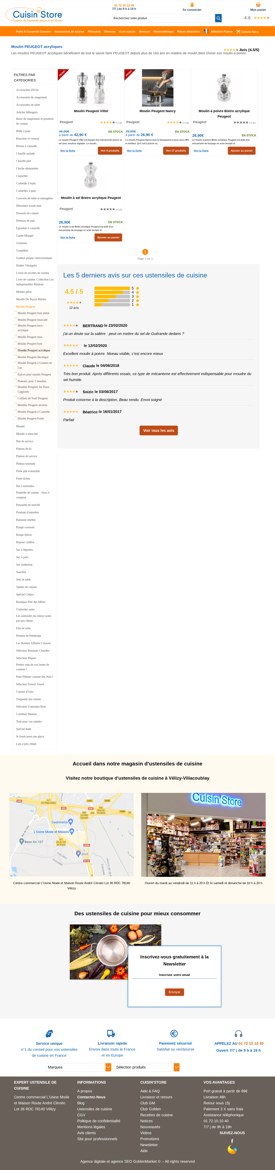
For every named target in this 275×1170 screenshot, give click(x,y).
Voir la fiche (67, 150)
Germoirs (21, 243)
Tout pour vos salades (29, 721)
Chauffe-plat (23, 161)
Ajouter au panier (242, 150)
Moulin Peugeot (25, 306)
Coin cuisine (127, 31)
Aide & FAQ (150, 1091)
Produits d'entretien (27, 512)
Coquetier (22, 175)
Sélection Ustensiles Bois (31, 706)
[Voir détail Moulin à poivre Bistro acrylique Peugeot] (224, 88)
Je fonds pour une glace (30, 736)
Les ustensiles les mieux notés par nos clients (33, 618)
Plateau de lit (23, 448)
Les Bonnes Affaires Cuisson (33, 643)
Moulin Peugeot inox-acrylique (30, 328)
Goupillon (22, 250)
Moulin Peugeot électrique (33, 357)
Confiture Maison (26, 714)
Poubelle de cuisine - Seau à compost (32, 495)
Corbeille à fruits (26, 183)
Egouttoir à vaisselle (28, 228)
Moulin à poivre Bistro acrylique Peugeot (224, 113)
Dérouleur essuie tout (28, 205)
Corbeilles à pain (26, 190)
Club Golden (150, 1109)
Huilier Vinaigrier (26, 265)
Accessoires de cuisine (69, 31)
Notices (146, 1121)
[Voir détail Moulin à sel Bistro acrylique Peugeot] (91, 174)
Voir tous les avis (158, 430)
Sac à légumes (24, 549)
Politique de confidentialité (98, 1121)
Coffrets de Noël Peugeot (33, 398)
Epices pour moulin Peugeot (34, 374)
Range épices (24, 534)
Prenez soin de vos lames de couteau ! (32, 667)
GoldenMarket (145, 1161)
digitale (100, 1161)
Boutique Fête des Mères (30, 601)
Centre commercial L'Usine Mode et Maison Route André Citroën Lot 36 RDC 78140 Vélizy (41, 1103)
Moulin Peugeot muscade (33, 319)
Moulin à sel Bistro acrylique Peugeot (91, 198)
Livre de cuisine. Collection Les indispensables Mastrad (35, 282)
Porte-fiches (23, 478)
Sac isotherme (24, 564)
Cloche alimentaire (27, 168)
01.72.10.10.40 (216, 1121)
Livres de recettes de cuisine (32, 272)
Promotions (149, 1139)
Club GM (147, 1103)
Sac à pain (22, 557)
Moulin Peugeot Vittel (91, 111)
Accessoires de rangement (31, 97)
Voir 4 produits (110, 150)
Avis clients (86, 1133)
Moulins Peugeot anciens (32, 405)
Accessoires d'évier (27, 89)
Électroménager (164, 31)
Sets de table (23, 579)
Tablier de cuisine (26, 587)
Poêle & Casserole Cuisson (33, 31)
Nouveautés (150, 1127)
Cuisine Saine (250, 31)
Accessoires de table (28, 104)
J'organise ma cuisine (28, 699)
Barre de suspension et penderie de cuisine (35, 121)
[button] (218, 18)
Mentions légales (91, 1127)
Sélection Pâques (26, 658)
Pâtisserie (94, 31)
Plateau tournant (25, 463)
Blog (81, 1103)
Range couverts (25, 527)
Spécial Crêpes (25, 594)
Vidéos (146, 1133)
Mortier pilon (24, 291)
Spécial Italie (23, 729)
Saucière (21, 572)
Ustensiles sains (25, 609)
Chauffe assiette (25, 153)
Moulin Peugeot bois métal (33, 313)
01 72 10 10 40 (124, 5)
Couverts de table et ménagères (34, 198)
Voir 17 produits (176, 150)
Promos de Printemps (28, 635)
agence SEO (122, 1161)
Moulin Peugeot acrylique (34, 350)
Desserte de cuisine (27, 213)
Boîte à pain (23, 131)
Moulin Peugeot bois (30, 343)
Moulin (20, 426)
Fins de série (23, 628)
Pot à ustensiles (25, 486)
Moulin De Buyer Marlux (31, 299)
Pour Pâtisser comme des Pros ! (34, 676)
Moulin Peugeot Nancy (158, 111)
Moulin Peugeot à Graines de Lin (35, 365)
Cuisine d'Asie (24, 691)
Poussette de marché (28, 504)
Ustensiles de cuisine (94, 1109)
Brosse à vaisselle (26, 146)
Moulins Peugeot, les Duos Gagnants (33, 389)
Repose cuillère (25, 542)
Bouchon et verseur (27, 138)
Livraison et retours (156, 1097)
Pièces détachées (188, 31)
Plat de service (24, 441)
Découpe (110, 31)
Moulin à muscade (27, 433)
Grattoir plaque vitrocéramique (34, 258)
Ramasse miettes (26, 519)
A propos (84, 1091)
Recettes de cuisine (156, 1115)
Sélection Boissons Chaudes (32, 650)
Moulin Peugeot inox (30, 336)
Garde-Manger (24, 235)
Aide (144, 1151)
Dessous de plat (25, 220)
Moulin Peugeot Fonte (31, 418)
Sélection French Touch (30, 684)
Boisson (144, 31)
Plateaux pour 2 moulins (32, 381)
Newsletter (149, 1145)
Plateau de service (26, 456)
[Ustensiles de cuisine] (34, 21)
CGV (81, 1115)
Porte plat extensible (28, 471)
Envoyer (174, 992)
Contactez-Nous (91, 1097)
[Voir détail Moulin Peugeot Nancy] (157, 88)
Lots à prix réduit (26, 743)
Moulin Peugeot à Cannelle (34, 411)
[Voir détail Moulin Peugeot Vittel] (91, 88)
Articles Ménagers (27, 112)
